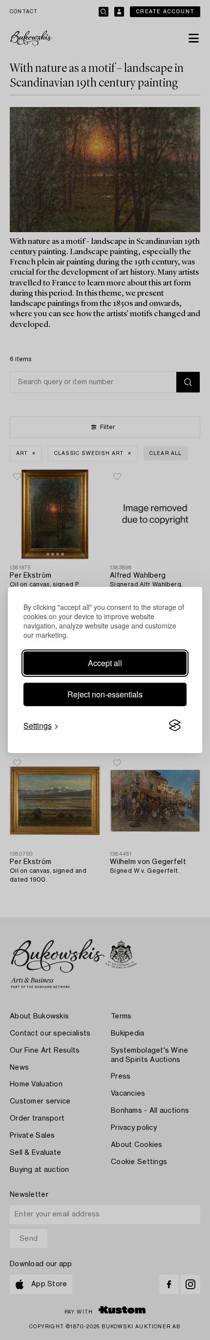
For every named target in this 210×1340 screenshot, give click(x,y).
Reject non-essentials (105, 694)
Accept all (105, 663)
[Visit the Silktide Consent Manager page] (175, 725)
